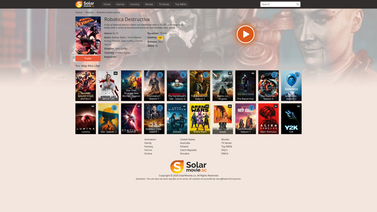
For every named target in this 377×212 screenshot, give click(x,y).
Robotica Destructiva (108, 12)
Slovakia (184, 153)
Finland (184, 146)
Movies (149, 4)
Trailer (88, 58)
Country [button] (134, 4)
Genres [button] (120, 4)
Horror (148, 150)
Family (148, 143)
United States (122, 52)
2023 (160, 41)
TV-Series (164, 4)
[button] (245, 34)
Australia (185, 143)
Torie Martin (134, 37)
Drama (148, 153)
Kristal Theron (112, 41)
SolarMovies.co (187, 175)
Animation (150, 139)
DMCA (224, 153)
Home (107, 4)
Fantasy (148, 146)
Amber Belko (119, 37)
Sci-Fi (115, 33)
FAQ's (224, 150)
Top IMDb (180, 4)
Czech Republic (188, 150)
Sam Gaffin (127, 41)
